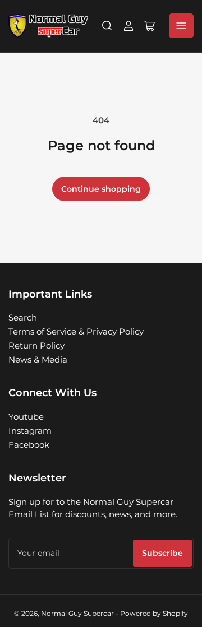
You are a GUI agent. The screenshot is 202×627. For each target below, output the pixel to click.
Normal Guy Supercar (77, 613)
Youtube (26, 416)
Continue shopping (101, 189)
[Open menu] (181, 25)
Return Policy (36, 345)
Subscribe (162, 553)
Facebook (28, 444)
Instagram (30, 430)
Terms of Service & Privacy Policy (76, 331)
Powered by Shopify (154, 613)
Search (22, 317)
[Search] (107, 25)
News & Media (37, 359)
